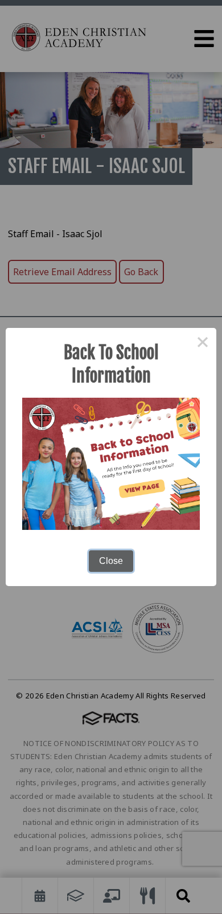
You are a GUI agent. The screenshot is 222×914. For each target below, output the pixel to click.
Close (111, 561)
